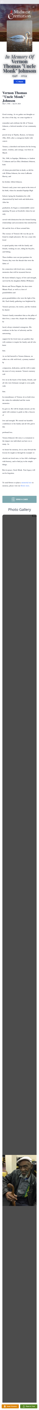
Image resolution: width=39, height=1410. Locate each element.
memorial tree (27, 482)
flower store (25, 485)
